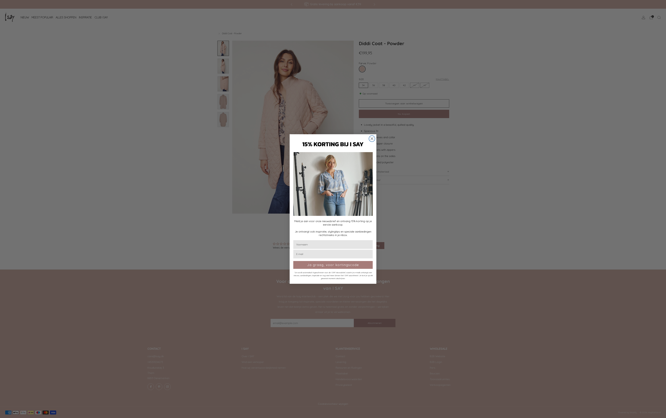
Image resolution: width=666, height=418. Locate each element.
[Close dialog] (372, 139)
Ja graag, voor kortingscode (333, 265)
